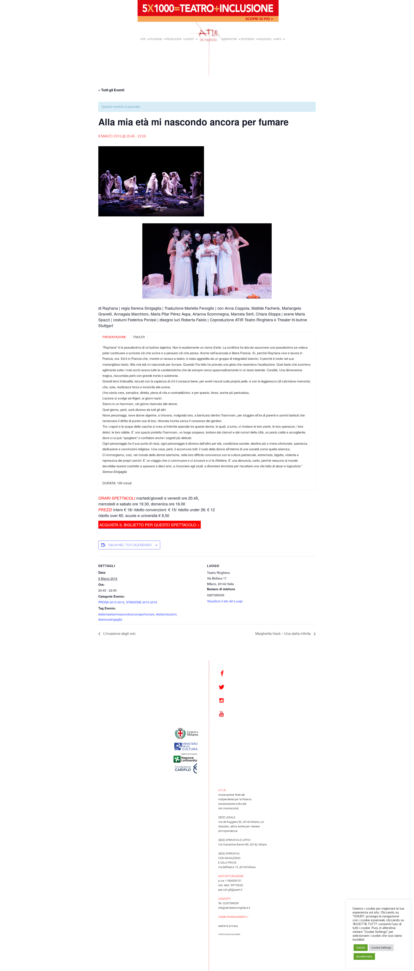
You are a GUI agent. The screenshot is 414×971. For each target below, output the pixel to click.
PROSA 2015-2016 (111, 602)
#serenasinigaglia (110, 619)
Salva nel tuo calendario (130, 545)
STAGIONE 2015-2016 (141, 602)
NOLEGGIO (264, 39)
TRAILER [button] (139, 337)
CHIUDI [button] (360, 947)
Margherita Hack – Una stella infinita (283, 633)
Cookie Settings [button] (381, 947)
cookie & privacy (228, 925)
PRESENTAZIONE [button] (114, 337)
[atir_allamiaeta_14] (207, 261)
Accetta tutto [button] (364, 956)
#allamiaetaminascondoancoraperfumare (126, 614)
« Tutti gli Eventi (111, 89)
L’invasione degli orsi (118, 633)
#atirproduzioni (166, 614)
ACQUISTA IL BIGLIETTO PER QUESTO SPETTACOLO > (149, 524)
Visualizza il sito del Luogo (225, 601)
